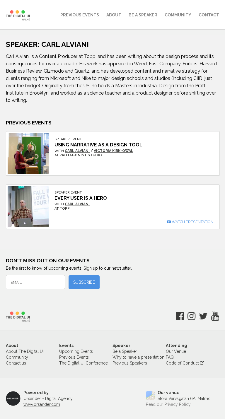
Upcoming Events (76, 351)
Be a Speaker (124, 351)
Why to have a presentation (138, 357)
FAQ (170, 357)
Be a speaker (143, 15)
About (113, 15)
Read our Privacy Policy (168, 404)
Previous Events (79, 15)
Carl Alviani (77, 151)
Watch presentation (192, 222)
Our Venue (176, 351)
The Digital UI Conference (83, 363)
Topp (64, 208)
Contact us (16, 363)
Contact (209, 15)
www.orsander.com (41, 404)
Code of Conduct (183, 363)
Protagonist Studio (80, 155)
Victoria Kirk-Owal (113, 151)
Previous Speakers (129, 363)
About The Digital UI (25, 351)
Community (178, 15)
